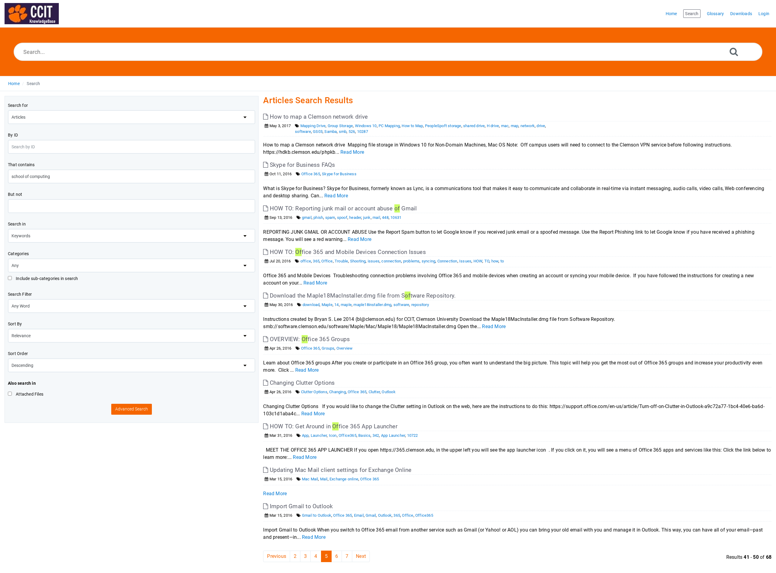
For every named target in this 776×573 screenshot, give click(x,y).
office (305, 261)
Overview (344, 348)
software (303, 131)
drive (541, 125)
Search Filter (20, 294)
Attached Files (29, 394)
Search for (18, 105)
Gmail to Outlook (316, 515)
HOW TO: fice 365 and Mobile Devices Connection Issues (347, 252)
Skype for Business (339, 174)
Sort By (15, 323)
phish (318, 217)
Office (327, 261)
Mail (324, 479)
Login (763, 13)
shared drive (474, 125)
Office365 (347, 435)
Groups (328, 348)
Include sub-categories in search (46, 278)
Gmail (371, 515)
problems (411, 261)
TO (486, 261)
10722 (412, 435)
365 (316, 261)
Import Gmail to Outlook (300, 506)
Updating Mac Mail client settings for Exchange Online (339, 469)
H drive (493, 125)
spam (330, 217)
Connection (447, 261)
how (495, 261)
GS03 (318, 131)
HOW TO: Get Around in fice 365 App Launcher (332, 426)
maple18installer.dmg (372, 304)
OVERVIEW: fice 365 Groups (309, 339)
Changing (337, 392)
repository (420, 304)
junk (367, 217)
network (527, 125)
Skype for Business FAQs (301, 164)
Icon (333, 435)
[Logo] (32, 14)
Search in (17, 224)
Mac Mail (310, 479)
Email (359, 515)
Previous (276, 556)
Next (361, 556)
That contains (21, 164)
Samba (330, 131)
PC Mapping (389, 125)
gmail (307, 217)
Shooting (358, 261)
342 (376, 435)
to (502, 261)
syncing (428, 261)
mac (505, 125)
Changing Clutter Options (301, 382)
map (515, 125)
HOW (478, 261)
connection (391, 261)
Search (33, 83)
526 (352, 131)
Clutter (374, 392)
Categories (18, 253)
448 (385, 217)
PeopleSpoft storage (443, 125)
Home (14, 83)
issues (374, 261)
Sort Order (18, 353)
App (305, 435)
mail (376, 217)
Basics (364, 435)
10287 (362, 131)
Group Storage (340, 125)
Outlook (388, 392)
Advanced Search (131, 409)
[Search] (734, 51)
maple (346, 304)
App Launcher (393, 435)
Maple (327, 304)
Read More (352, 152)
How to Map (412, 125)
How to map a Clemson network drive (318, 116)
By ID (13, 135)
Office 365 (310, 174)
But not (15, 194)
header (355, 217)
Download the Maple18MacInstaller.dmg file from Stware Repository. (362, 295)
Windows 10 (366, 125)
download (311, 304)
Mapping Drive (313, 125)
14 (336, 304)
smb (343, 131)
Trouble (341, 261)
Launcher (319, 435)
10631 (395, 217)
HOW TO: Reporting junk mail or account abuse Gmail (342, 208)
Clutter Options (314, 392)
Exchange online (343, 479)
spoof (342, 217)
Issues (465, 261)
